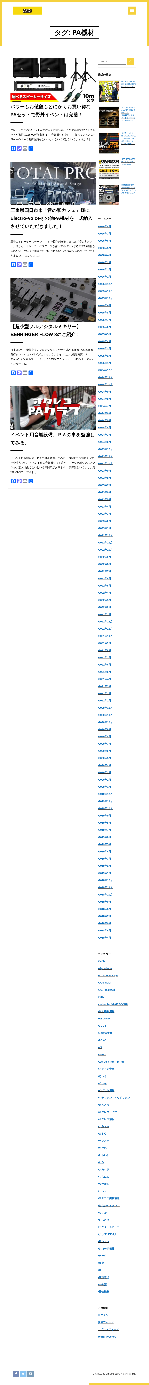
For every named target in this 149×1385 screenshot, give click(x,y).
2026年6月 (105, 240)
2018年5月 (105, 930)
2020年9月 (105, 729)
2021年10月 (105, 636)
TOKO (102, 1040)
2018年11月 (105, 887)
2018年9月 (105, 901)
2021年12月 (105, 621)
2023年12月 (105, 449)
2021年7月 (105, 657)
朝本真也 (104, 1277)
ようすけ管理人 (108, 1234)
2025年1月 (105, 362)
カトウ (103, 1133)
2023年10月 (105, 463)
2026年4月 (105, 255)
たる (101, 1162)
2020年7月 (105, 743)
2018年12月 (105, 880)
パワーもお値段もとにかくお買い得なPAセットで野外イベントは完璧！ (50, 110)
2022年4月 (105, 592)
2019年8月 (105, 822)
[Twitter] (23, 1374)
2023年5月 (105, 499)
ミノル (103, 1212)
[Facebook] (16, 1374)
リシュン (104, 1241)
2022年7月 (105, 571)
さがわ (103, 1147)
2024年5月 (105, 420)
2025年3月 (105, 348)
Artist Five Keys (108, 975)
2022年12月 (105, 535)
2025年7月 (105, 319)
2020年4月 (105, 765)
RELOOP (104, 1018)
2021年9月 (105, 643)
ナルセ (103, 1191)
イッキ (103, 1083)
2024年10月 (105, 384)
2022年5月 (105, 585)
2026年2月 (105, 269)
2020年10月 (105, 722)
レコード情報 (106, 1248)
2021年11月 (105, 628)
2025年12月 (105, 283)
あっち (103, 1076)
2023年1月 (105, 528)
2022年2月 (105, 607)
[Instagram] (30, 1374)
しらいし (104, 1155)
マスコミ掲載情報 (109, 1198)
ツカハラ (104, 1169)
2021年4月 (105, 679)
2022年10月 (105, 549)
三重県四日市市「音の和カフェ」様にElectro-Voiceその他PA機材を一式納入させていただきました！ (51, 218)
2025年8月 (105, 312)
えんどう (104, 1104)
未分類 (103, 1284)
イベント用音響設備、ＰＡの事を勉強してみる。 (52, 438)
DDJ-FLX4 (105, 982)
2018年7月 (105, 916)
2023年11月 (105, 456)
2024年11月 (105, 377)
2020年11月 (105, 715)
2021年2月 (105, 693)
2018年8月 (105, 909)
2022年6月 (105, 578)
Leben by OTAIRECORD (113, 1004)
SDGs (102, 1025)
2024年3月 (105, 434)
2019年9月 (105, 815)
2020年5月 (105, 758)
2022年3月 (105, 600)
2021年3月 (105, 686)
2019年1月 (105, 873)
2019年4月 (105, 851)
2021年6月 (105, 664)
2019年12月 (105, 794)
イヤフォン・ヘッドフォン (114, 1097)
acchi (102, 961)
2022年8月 (105, 564)
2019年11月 (105, 801)
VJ (100, 1047)
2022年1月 (105, 614)
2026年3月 (105, 262)
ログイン (103, 1315)
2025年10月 (105, 298)
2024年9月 (105, 391)
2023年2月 (105, 521)
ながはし (104, 1183)
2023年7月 (105, 485)
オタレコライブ (108, 1112)
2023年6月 (105, 492)
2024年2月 (105, 441)
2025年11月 (105, 291)
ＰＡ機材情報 (106, 1011)
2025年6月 (105, 327)
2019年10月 (105, 808)
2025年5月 (105, 334)
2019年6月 (105, 837)
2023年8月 (105, 477)
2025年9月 (105, 305)
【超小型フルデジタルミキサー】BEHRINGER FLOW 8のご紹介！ (45, 330)
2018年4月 (105, 937)
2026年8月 (105, 226)
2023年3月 (105, 513)
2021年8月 (105, 650)
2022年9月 (105, 557)
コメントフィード (108, 1329)
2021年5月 (105, 671)
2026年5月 (105, 248)
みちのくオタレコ (109, 1205)
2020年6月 (105, 750)
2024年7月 (105, 406)
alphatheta (105, 968)
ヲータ (103, 1255)
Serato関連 (105, 1033)
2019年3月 (105, 858)
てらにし (104, 1176)
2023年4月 (105, 506)
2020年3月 (105, 772)
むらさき (104, 1219)
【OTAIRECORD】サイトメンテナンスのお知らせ (128, 161)
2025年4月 (105, 341)
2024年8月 (105, 398)
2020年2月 (105, 779)
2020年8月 (105, 736)
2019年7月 (105, 829)
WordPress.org (107, 1336)
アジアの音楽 (106, 1068)
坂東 (101, 1262)
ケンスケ (104, 1140)
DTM (101, 997)
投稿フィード (106, 1322)
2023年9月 (105, 470)
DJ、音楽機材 (107, 989)
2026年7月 (105, 233)
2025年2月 (105, 355)
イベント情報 (106, 1090)
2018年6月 (105, 923)
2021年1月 (105, 700)
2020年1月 (105, 786)
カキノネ (104, 1126)
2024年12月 (105, 370)
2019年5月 (105, 844)
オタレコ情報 (106, 1119)
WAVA (102, 1054)
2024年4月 (105, 427)
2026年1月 (105, 276)
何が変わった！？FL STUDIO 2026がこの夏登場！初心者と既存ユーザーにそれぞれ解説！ (128, 138)
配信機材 (104, 1291)
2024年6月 (105, 413)
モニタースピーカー (110, 1227)
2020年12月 (105, 707)
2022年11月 (105, 542)
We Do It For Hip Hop (111, 1061)
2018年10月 (105, 894)
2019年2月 (105, 865)
